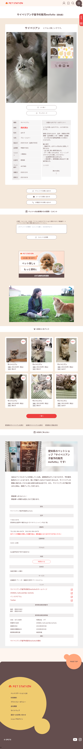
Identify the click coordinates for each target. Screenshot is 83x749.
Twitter (13, 600)
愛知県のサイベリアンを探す (14, 425)
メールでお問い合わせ (43, 196)
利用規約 (14, 698)
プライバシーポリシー (18, 702)
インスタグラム (16, 597)
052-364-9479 (18, 531)
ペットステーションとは (19, 693)
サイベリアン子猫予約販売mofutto (40, 14)
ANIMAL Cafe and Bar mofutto (22, 593)
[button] (1, 747)
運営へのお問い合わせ (18, 715)
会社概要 (14, 706)
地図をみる (41, 561)
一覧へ (41, 416)
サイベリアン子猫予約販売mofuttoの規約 (25, 641)
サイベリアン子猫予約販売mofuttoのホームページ (28, 589)
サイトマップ (15, 710)
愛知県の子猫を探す (51, 425)
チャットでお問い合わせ (43, 191)
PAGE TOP (74, 661)
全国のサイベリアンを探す (34, 425)
